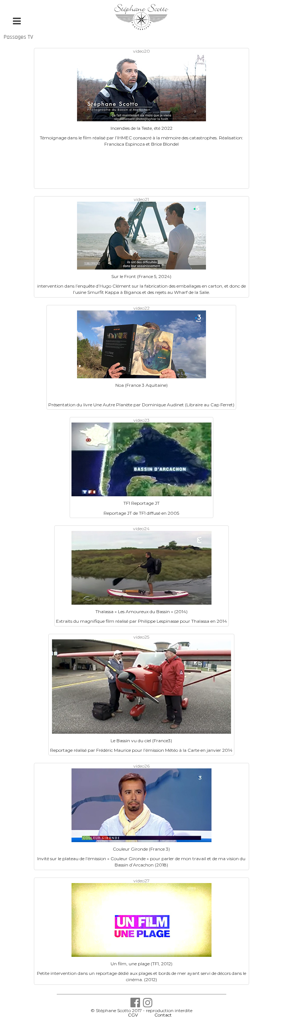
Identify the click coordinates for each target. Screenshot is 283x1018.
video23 (141, 420)
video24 (141, 528)
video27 (141, 880)
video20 (141, 51)
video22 (141, 308)
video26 (141, 766)
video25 (141, 637)
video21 (141, 199)
